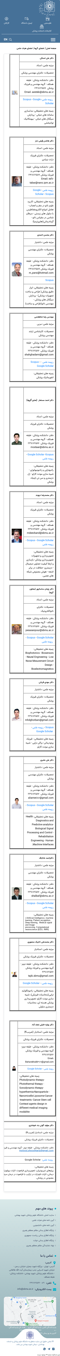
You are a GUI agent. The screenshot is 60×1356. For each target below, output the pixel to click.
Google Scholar (38, 192)
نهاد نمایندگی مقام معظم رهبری (40, 1245)
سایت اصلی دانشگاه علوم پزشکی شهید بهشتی (34, 1215)
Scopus (27, 100)
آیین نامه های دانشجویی (43, 1225)
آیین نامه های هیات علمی (43, 1220)
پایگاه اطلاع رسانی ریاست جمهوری (39, 1235)
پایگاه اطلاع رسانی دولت (43, 1240)
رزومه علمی (48, 100)
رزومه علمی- (47, 983)
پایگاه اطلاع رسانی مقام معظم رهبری (38, 1230)
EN (5, 39)
